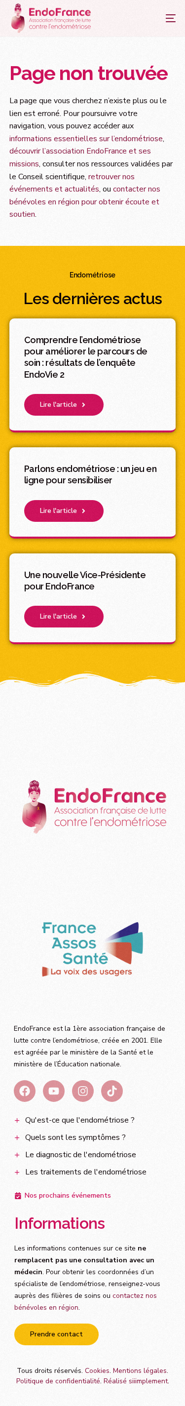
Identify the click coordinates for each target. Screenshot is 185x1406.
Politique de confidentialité (58, 1381)
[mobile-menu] (161, 18)
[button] (64, 405)
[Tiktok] (112, 1091)
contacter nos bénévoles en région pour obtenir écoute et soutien (84, 202)
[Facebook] (25, 1091)
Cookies (97, 1370)
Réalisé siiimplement (136, 1381)
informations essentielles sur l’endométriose (86, 138)
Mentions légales (140, 1370)
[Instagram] (83, 1091)
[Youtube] (54, 1091)
